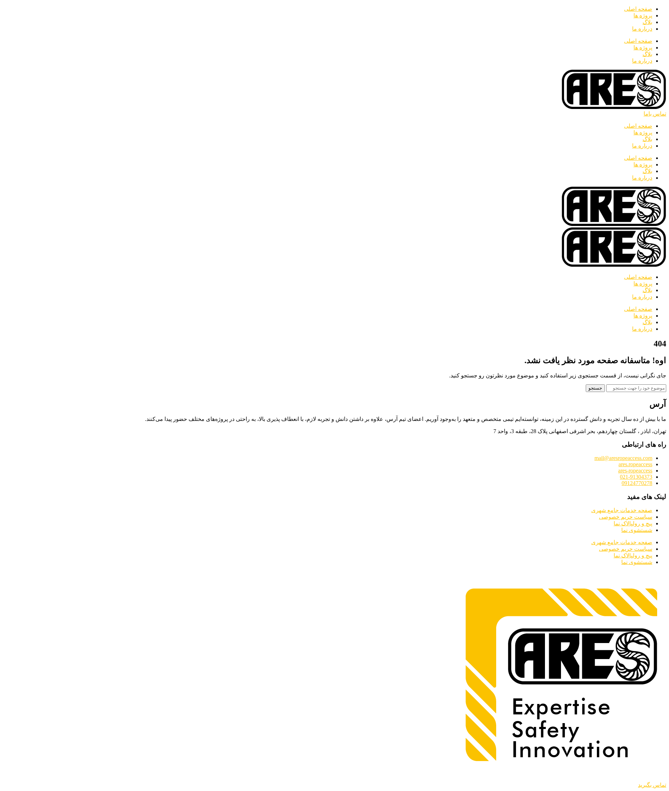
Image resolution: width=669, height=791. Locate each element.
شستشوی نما (636, 530)
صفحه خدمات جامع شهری (621, 510)
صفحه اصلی (638, 9)
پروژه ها (642, 15)
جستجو (595, 388)
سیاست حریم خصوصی (625, 517)
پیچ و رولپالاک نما (633, 523)
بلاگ (647, 22)
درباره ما (642, 29)
